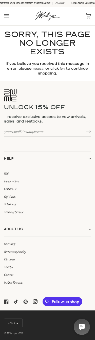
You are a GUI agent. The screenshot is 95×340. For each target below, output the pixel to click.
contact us (38, 68)
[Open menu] (11, 16)
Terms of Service (14, 212)
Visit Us (8, 267)
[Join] (84, 131)
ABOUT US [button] (13, 229)
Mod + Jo (12, 332)
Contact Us (10, 189)
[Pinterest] (25, 301)
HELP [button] (9, 158)
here (62, 68)
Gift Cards (10, 197)
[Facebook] (6, 301)
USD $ (11, 323)
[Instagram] (35, 301)
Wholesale (10, 204)
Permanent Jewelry (15, 252)
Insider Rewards (13, 282)
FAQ (6, 173)
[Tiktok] (16, 301)
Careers (8, 275)
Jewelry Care (11, 181)
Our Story (9, 244)
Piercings (9, 259)
